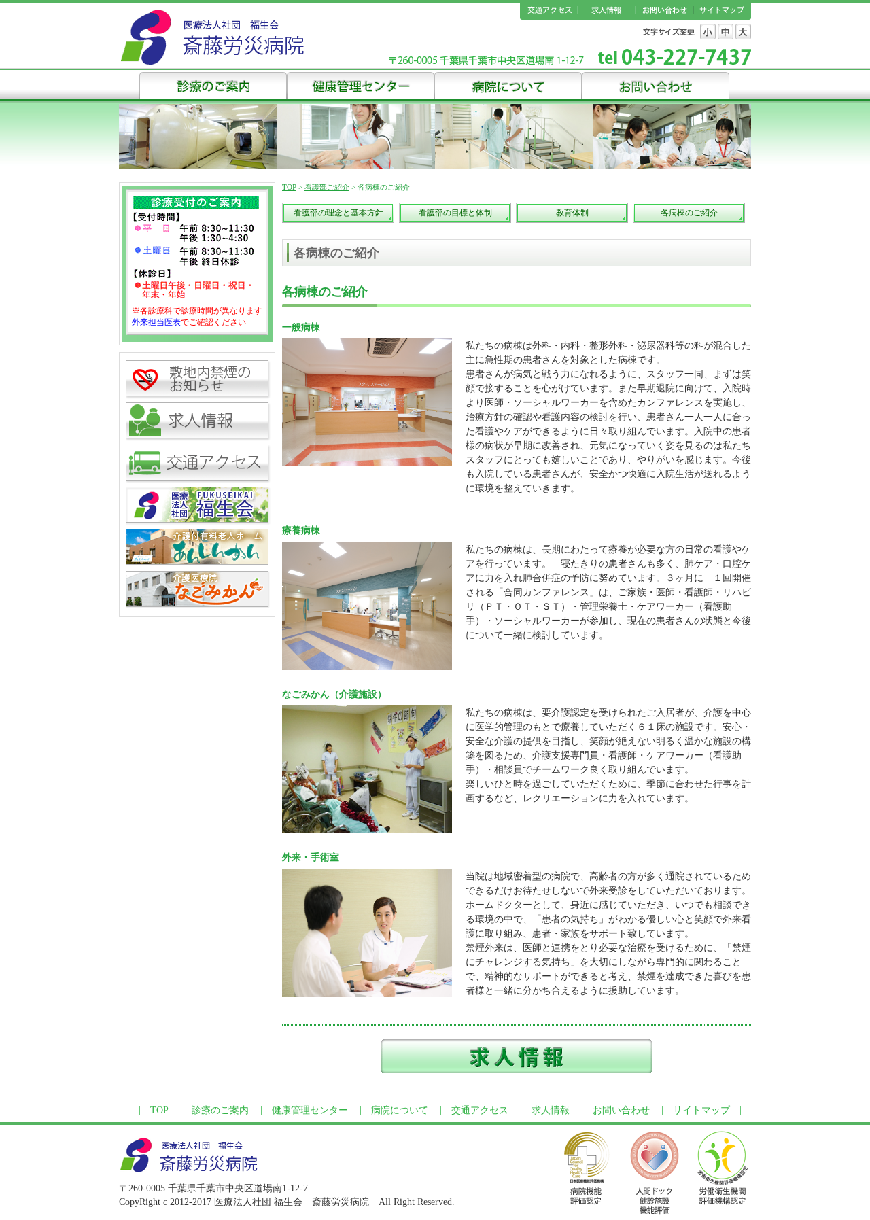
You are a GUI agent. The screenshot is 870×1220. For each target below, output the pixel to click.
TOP (289, 187)
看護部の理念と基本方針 (338, 212)
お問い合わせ (664, 11)
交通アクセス (549, 11)
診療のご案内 (213, 85)
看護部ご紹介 (326, 187)
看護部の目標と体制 (455, 212)
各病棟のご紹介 (689, 212)
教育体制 (572, 212)
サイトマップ (722, 11)
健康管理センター (360, 85)
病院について (508, 85)
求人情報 (607, 11)
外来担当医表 (156, 322)
